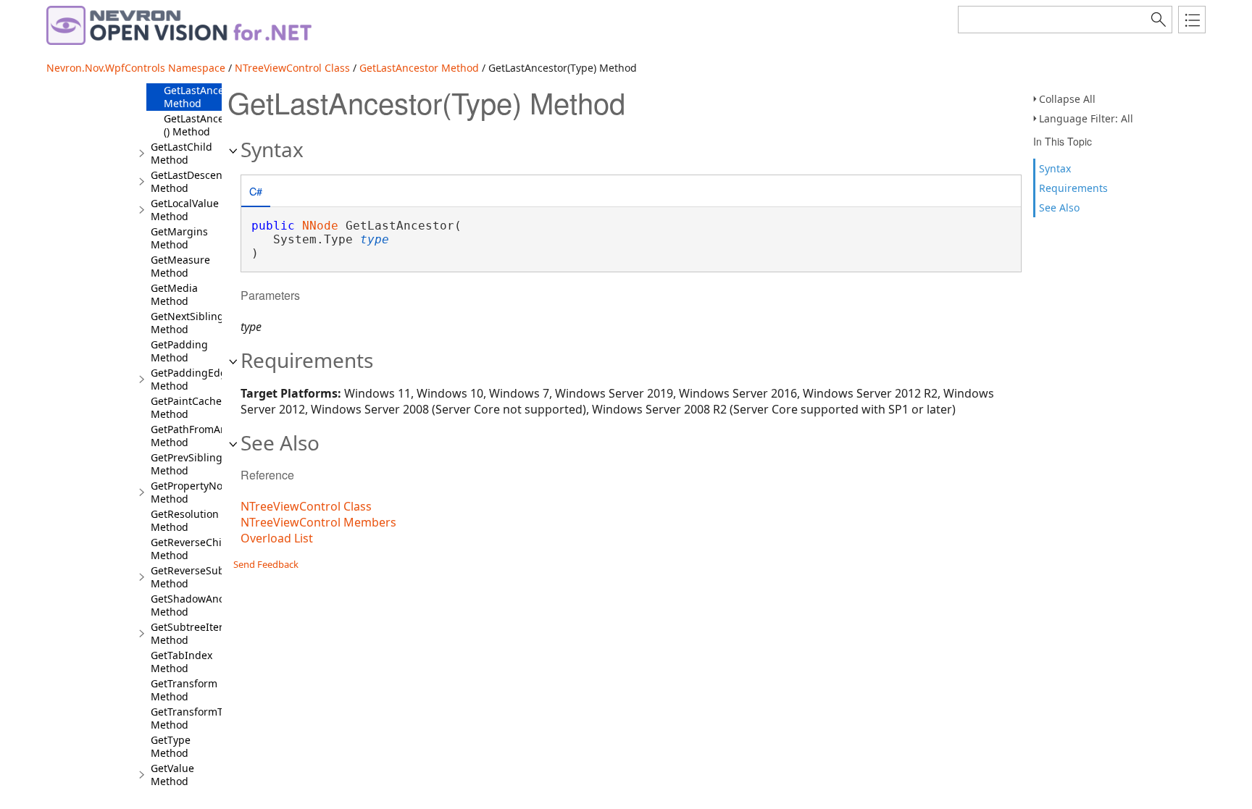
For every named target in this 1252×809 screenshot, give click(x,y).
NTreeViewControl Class (292, 68)
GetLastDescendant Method (198, 181)
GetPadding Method (179, 351)
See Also (1059, 207)
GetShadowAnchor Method (196, 605)
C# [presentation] (255, 190)
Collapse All (1067, 99)
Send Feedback (266, 564)
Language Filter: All (1086, 118)
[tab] (255, 192)
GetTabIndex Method (181, 661)
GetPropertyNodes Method (195, 492)
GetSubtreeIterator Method (197, 633)
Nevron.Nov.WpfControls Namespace (135, 68)
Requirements (1073, 188)
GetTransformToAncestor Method (211, 718)
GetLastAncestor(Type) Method (218, 96)
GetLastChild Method (181, 153)
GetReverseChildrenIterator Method (218, 548)
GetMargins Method (179, 238)
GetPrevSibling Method (186, 463)
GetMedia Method (174, 294)
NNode (320, 225)
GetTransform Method (184, 689)
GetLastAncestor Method (419, 68)
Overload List (277, 538)
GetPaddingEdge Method (192, 379)
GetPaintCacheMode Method (200, 407)
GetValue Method (172, 774)
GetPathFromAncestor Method (203, 435)
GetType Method (171, 746)
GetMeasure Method (180, 266)
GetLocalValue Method (185, 209)
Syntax (1055, 168)
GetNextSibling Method (187, 322)
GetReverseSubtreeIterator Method (216, 576)
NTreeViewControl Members (318, 522)
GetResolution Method (185, 520)
